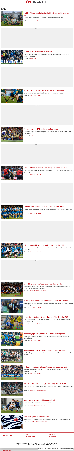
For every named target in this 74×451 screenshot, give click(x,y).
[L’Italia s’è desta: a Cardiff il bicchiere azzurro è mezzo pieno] (12, 134)
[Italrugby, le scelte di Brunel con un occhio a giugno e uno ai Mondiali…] (12, 250)
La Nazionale (38, 95)
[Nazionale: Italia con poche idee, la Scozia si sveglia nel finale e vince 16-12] (12, 173)
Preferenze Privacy (30, 436)
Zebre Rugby (43, 20)
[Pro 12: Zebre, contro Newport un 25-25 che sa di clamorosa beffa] (12, 289)
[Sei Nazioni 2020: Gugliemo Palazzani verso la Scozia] (12, 57)
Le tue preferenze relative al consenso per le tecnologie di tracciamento (55, 448)
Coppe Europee (33, 323)
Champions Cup (40, 323)
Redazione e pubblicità (8, 435)
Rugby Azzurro (33, 58)
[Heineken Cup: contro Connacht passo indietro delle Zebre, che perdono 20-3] (12, 322)
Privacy (27, 435)
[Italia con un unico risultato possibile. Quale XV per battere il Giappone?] (12, 212)
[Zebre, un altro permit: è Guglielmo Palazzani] (12, 422)
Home (2, 6)
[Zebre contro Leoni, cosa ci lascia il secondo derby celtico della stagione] (12, 356)
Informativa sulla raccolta (5, 450)
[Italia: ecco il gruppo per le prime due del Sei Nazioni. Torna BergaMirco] (12, 339)
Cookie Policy (51, 435)
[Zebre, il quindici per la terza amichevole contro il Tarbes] (12, 405)
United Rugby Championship (35, 20)
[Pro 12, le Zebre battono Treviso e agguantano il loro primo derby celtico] (12, 389)
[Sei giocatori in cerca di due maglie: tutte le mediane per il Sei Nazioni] (12, 96)
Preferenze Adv (52, 436)
